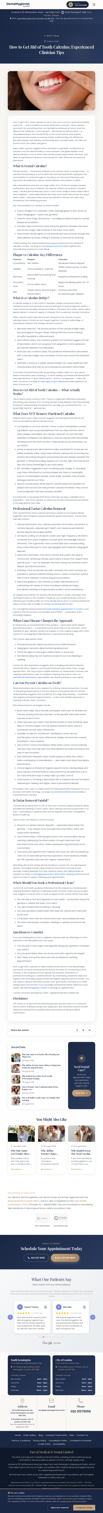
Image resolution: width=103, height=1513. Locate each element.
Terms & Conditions (20, 1440)
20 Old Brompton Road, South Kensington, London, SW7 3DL (26, 1368)
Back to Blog (53, 35)
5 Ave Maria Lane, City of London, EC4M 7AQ (35, 18)
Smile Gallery (29, 1435)
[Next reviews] (92, 1317)
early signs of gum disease (53, 381)
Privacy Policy (39, 1440)
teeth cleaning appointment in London (64, 609)
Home (18, 1435)
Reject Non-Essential (60, 1507)
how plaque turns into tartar (55, 246)
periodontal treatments (24, 677)
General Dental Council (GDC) (23, 1201)
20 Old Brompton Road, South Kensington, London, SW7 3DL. (22, 1413)
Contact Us (82, 1435)
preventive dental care (64, 791)
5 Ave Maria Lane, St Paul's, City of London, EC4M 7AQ (73, 1368)
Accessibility (59, 1444)
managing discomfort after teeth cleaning (53, 874)
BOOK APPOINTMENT (65, 1258)
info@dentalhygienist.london (51, 1410)
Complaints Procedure (81, 1440)
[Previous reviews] (10, 1317)
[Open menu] (94, 4)
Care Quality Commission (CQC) (68, 1482)
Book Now (80, 1093)
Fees (72, 1435)
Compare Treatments (56, 1435)
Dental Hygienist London (35, 987)
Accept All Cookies (84, 1507)
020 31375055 (81, 1411)
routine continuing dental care (58, 604)
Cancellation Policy (58, 1440)
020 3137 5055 (38, 1258)
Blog (41, 1435)
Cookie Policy (44, 1444)
